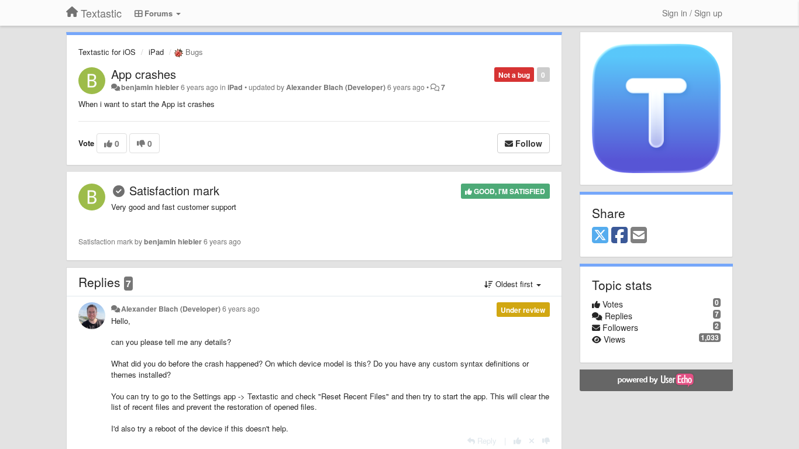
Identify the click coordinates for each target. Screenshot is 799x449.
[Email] (639, 236)
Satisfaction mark (174, 190)
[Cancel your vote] (532, 440)
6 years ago (241, 308)
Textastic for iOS (107, 51)
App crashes (143, 73)
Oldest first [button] (514, 283)
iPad (156, 51)
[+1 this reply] (517, 440)
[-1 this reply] (546, 440)
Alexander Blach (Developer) (335, 87)
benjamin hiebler (150, 87)
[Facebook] (619, 236)
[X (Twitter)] (600, 236)
